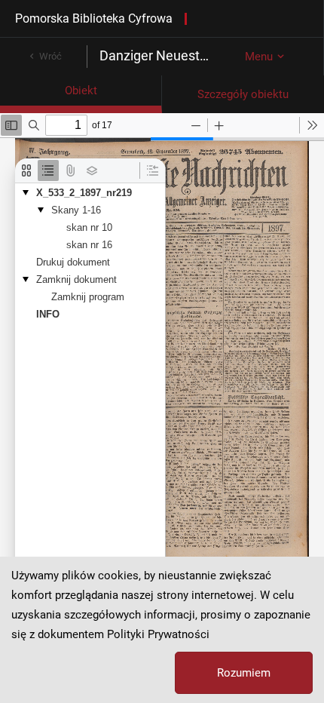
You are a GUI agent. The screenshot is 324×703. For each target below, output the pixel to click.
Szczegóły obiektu (243, 94)
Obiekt (81, 90)
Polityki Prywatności (158, 634)
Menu (259, 56)
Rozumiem (244, 673)
